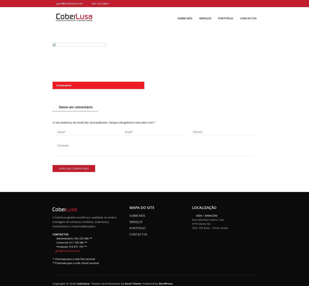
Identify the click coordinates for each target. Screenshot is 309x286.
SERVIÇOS (205, 18)
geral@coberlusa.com (69, 3)
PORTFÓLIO (225, 18)
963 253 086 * (101, 3)
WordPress (166, 283)
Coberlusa (82, 283)
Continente (63, 85)
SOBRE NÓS (185, 18)
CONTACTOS (248, 18)
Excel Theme (133, 283)
